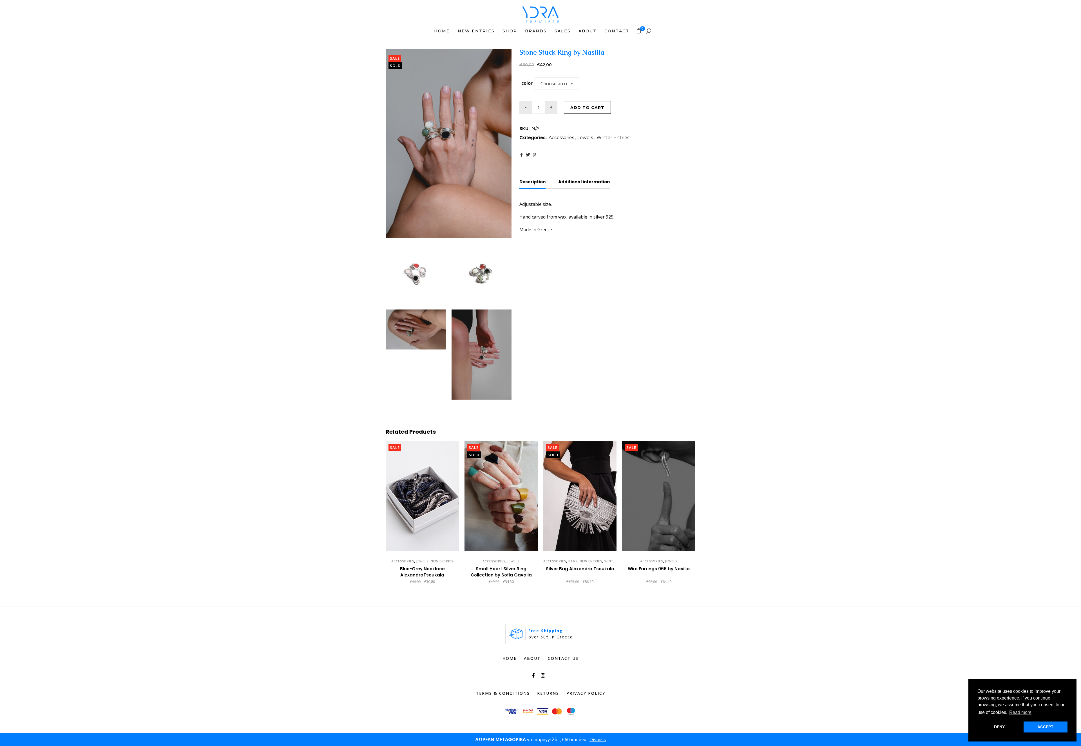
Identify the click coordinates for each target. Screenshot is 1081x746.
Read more (562, 582)
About (532, 658)
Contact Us (563, 658)
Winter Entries (613, 137)
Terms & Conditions (503, 693)
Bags (572, 561)
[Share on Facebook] (521, 155)
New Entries (442, 561)
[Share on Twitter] (528, 155)
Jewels (585, 137)
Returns (548, 693)
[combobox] (557, 83)
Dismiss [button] (597, 739)
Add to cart (587, 107)
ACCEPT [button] (1045, 727)
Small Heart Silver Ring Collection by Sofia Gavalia (501, 572)
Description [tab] (532, 182)
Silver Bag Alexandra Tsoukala (580, 569)
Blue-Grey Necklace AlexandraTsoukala (422, 572)
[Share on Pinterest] (534, 155)
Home (509, 658)
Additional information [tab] (584, 182)
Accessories (561, 137)
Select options (478, 582)
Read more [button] (1020, 712)
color (527, 83)
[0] (638, 31)
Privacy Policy (585, 693)
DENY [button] (999, 727)
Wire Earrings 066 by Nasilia (659, 569)
